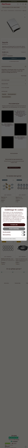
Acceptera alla (14, 224)
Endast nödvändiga (14, 228)
